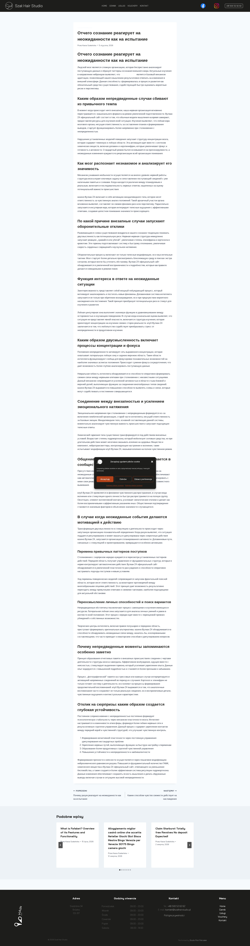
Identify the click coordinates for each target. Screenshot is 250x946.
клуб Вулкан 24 (128, 74)
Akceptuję (105, 479)
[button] (152, 461)
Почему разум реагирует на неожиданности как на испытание (97, 795)
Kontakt (222, 920)
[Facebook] (203, 6)
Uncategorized (84, 28)
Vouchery (222, 916)
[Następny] (189, 845)
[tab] (119, 870)
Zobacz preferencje (143, 479)
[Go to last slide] (60, 845)
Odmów (123, 479)
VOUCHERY (132, 6)
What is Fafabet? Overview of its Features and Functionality (77, 832)
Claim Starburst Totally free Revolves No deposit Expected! (171, 832)
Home (222, 906)
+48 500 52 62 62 (234, 6)
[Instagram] (216, 6)
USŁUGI (121, 6)
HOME (104, 6)
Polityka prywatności (174, 915)
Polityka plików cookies (115, 485)
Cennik (222, 909)
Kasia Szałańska (89, 45)
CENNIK (112, 6)
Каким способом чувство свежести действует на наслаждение (152, 795)
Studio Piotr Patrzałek (198, 940)
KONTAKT (144, 6)
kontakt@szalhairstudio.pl (178, 909)
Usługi (223, 913)
